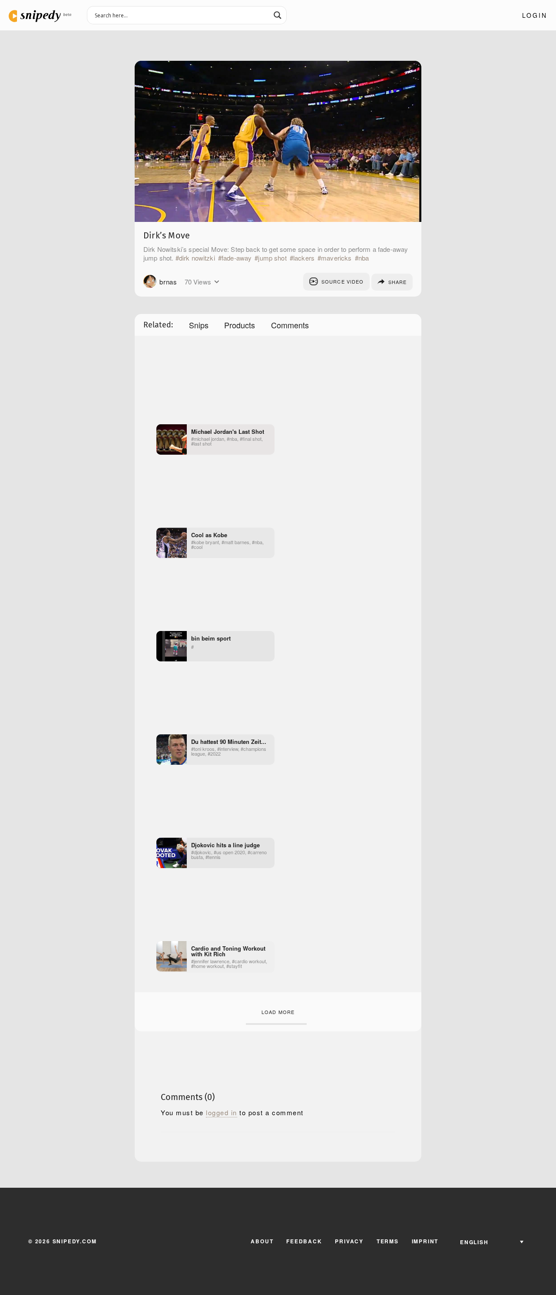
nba (363, 258)
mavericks (336, 258)
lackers (303, 258)
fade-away (237, 258)
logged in (221, 1112)
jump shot (272, 258)
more (216, 282)
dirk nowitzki (197, 258)
